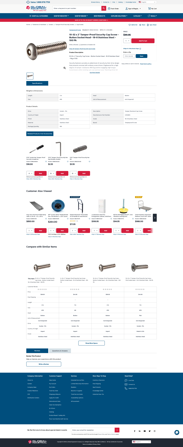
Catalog (120, 2)
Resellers (73, 387)
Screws (51, 24)
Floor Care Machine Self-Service (58, 419)
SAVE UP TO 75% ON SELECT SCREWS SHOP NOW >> (91, 20)
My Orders (52, 387)
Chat (113, 2)
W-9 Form (52, 408)
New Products (97, 387)
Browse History (95, 2)
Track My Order (53, 391)
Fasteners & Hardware (39, 24)
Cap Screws (79, 24)
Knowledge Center (131, 2)
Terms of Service (111, 434)
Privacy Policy (101, 434)
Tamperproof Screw (75, 30)
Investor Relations (32, 391)
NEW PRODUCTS (99, 16)
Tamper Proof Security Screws (64, 24)
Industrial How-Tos (98, 394)
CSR (28, 394)
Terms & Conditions (88, 444)
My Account (52, 384)
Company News (31, 387)
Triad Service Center (77, 394)
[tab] (37, 83)
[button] (147, 2)
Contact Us (106, 2)
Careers (29, 384)
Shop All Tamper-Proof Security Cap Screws (82, 49)
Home (28, 24)
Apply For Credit (54, 398)
